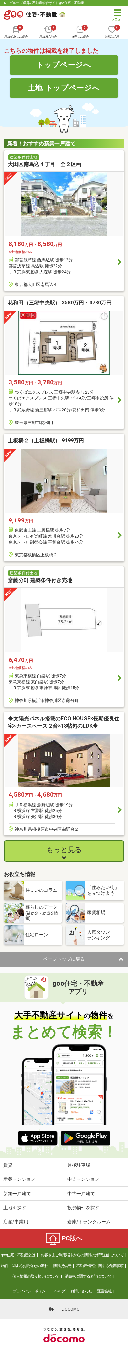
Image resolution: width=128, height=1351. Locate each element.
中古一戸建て (81, 1193)
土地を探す (14, 1207)
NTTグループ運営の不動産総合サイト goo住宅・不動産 (44, 3)
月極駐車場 (78, 1165)
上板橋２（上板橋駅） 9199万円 (46, 440)
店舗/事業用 (15, 1221)
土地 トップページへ (64, 88)
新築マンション (19, 1179)
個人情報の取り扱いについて (35, 1276)
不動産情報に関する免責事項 (99, 1266)
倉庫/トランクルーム (89, 1221)
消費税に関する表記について (88, 1276)
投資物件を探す (83, 1207)
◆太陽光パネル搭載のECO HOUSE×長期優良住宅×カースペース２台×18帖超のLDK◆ (63, 722)
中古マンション (83, 1179)
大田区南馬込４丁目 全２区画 (44, 164)
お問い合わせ (81, 1291)
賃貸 (7, 1165)
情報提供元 (62, 1266)
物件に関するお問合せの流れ (24, 1266)
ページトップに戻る (64, 959)
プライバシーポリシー (31, 1291)
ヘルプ (59, 1291)
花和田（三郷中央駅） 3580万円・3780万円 (60, 303)
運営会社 (104, 1291)
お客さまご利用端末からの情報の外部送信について (82, 1255)
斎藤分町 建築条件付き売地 (40, 580)
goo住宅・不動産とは (18, 1255)
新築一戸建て (17, 1193)
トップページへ (63, 64)
